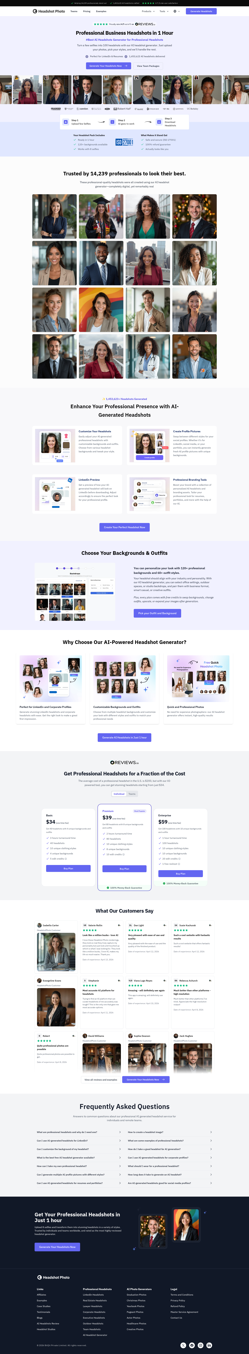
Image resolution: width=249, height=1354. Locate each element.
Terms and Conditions (182, 1294)
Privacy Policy (178, 1300)
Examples (101, 11)
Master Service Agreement (184, 1312)
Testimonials (43, 1312)
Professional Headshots (97, 1289)
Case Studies (43, 1306)
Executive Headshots (94, 1317)
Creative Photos (135, 1329)
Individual (119, 793)
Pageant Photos (135, 1312)
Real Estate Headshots (95, 1300)
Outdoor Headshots (93, 1323)
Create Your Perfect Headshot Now (124, 527)
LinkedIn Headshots (93, 1294)
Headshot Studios (46, 1329)
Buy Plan (68, 868)
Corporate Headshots (94, 1312)
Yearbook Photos (135, 1306)
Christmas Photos (136, 1300)
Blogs (40, 1317)
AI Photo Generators (139, 1289)
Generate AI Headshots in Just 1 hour (124, 737)
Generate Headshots (201, 11)
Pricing (86, 11)
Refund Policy (178, 1306)
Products (146, 11)
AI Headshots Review (48, 1323)
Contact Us (176, 1317)
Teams (73, 11)
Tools (162, 11)
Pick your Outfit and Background (157, 613)
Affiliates (41, 1294)
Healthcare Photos (136, 1323)
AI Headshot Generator (95, 1335)
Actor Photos (133, 1317)
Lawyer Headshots (92, 1306)
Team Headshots (92, 1329)
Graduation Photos (136, 1294)
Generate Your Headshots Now (105, 65)
